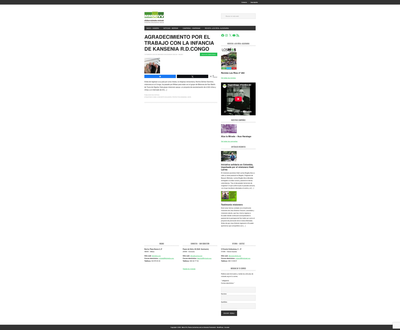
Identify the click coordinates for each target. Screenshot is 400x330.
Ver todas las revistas (228, 78)
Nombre (224, 294)
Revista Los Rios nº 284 (232, 72)
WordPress (220, 327)
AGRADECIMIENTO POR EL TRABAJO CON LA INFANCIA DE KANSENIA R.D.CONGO (179, 42)
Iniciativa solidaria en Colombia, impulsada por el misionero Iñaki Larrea (237, 167)
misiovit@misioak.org (243, 258)
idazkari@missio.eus (204, 258)
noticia (156, 95)
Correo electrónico (228, 283)
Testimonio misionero (232, 204)
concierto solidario (164, 97)
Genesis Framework (210, 327)
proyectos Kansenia (179, 97)
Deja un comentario (209, 54)
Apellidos (224, 302)
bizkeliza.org (156, 256)
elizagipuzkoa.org (196, 256)
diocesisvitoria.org (235, 256)
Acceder (226, 327)
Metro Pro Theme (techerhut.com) (192, 327)
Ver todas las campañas (229, 141)
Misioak (158, 18)
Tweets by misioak (189, 269)
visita (189, 97)
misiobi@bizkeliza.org (166, 258)
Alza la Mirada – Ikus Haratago (236, 136)
